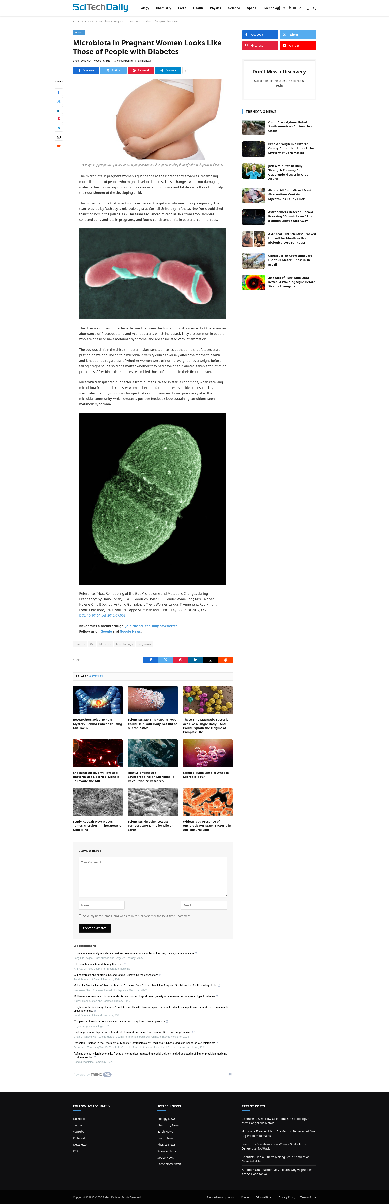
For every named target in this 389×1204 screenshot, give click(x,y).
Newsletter (80, 1144)
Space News (165, 1157)
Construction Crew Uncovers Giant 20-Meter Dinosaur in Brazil (290, 260)
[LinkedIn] (59, 110)
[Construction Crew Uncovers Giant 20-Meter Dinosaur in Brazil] (253, 261)
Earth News (165, 1132)
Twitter (77, 1125)
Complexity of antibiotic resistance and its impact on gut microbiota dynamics (119, 1021)
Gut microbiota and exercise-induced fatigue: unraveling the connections (116, 974)
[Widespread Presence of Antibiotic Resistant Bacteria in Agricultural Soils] (208, 802)
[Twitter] (59, 101)
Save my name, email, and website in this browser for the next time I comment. (137, 916)
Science (234, 8)
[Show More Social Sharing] (186, 70)
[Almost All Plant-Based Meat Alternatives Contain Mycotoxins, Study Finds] (253, 195)
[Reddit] (59, 146)
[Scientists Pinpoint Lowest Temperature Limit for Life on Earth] (152, 802)
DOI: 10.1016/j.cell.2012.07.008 (102, 615)
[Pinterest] (59, 119)
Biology (143, 8)
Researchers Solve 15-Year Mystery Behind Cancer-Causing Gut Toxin (97, 723)
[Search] (314, 8)
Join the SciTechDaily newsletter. (151, 626)
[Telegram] (59, 128)
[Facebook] (59, 92)
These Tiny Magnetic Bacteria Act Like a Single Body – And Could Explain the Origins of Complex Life (206, 725)
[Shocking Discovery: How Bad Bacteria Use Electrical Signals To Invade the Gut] (98, 753)
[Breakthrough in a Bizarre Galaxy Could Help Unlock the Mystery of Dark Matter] (253, 149)
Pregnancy (144, 644)
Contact (245, 1197)
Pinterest (79, 1138)
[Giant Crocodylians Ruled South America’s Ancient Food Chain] (253, 127)
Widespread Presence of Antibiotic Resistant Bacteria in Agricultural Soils (207, 825)
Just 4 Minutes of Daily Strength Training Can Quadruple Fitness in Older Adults (289, 172)
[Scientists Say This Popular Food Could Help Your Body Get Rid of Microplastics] (152, 700)
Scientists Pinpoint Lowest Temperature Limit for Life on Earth (150, 825)
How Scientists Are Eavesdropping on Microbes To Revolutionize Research (151, 777)
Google (106, 631)
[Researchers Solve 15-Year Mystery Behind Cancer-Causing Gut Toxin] (98, 700)
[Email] (59, 137)
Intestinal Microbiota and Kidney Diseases (98, 964)
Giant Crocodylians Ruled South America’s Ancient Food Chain (291, 126)
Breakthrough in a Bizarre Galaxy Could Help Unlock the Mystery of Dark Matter (291, 148)
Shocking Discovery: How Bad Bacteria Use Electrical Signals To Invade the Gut (96, 777)
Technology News (169, 1164)
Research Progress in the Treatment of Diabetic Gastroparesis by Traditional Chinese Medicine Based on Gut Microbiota (144, 1042)
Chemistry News (168, 1125)
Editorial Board (265, 1197)
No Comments (125, 61)
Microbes (105, 644)
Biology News (166, 1119)
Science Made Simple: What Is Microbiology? (206, 775)
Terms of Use (308, 1197)
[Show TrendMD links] (230, 1074)
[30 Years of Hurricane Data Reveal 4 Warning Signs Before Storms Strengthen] (253, 282)
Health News (166, 1138)
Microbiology (124, 644)
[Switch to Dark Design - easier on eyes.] (308, 8)
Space (251, 8)
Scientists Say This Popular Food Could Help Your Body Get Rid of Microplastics (152, 723)
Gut (92, 644)
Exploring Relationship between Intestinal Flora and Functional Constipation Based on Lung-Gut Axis (132, 1032)
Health (198, 8)
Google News (130, 631)
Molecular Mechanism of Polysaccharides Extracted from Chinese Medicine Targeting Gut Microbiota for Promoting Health (145, 985)
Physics (215, 8)
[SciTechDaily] (100, 8)
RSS (75, 1151)
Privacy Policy (287, 1197)
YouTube (78, 1132)
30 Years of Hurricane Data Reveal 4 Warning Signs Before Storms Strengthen (291, 281)
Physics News (166, 1144)
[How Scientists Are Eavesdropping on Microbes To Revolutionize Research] (152, 753)
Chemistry (163, 8)
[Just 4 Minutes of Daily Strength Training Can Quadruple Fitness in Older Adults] (253, 171)
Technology (271, 8)
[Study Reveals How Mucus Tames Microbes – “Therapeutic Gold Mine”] (98, 802)
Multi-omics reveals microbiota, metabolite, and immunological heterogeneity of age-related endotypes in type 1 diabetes (144, 996)
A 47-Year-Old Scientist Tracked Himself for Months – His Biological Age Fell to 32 (292, 238)
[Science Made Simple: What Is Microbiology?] (208, 753)
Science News (166, 1151)
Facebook (79, 1119)
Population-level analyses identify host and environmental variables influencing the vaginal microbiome (134, 953)
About (232, 1197)
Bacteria (80, 644)
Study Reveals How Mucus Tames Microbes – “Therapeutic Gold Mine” (97, 825)
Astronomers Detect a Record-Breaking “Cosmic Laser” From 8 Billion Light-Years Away (291, 216)
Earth (182, 8)
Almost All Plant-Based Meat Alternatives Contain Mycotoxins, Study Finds (290, 194)
